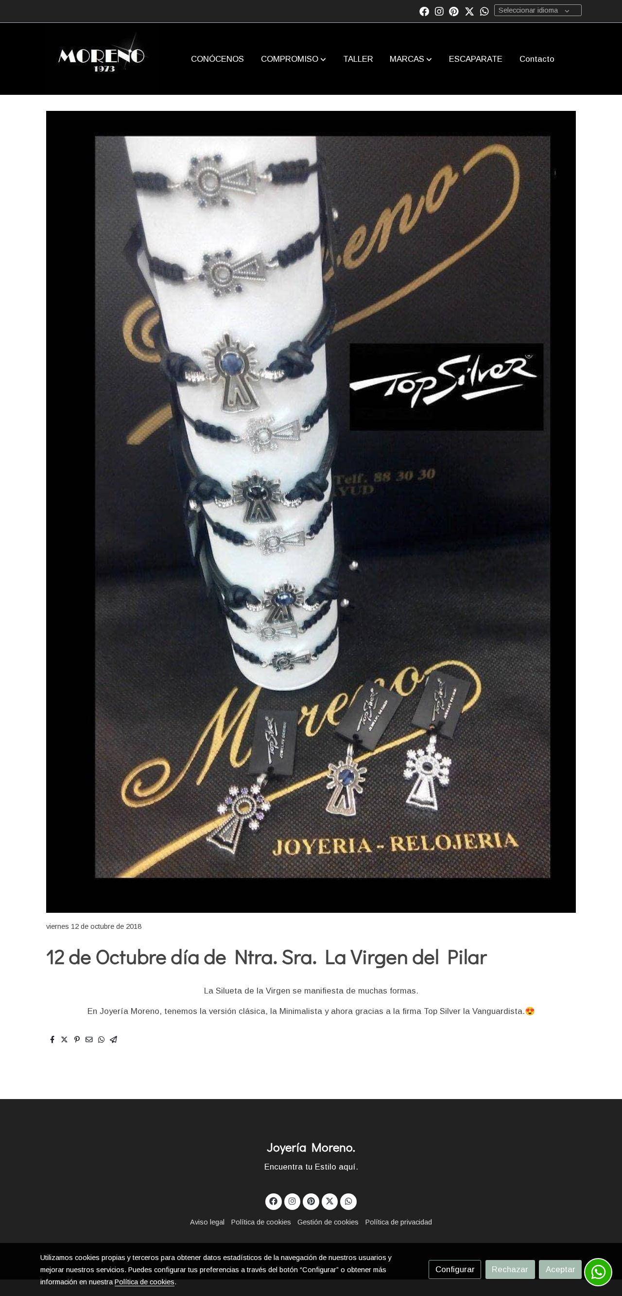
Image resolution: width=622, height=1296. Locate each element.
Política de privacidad (398, 1222)
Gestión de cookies (328, 1222)
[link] (101, 59)
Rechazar (510, 1269)
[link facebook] (424, 11)
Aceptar (560, 1269)
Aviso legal (207, 1222)
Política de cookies (261, 1222)
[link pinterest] (454, 11)
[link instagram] (439, 11)
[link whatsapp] (484, 11)
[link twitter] (469, 11)
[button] (293, 58)
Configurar (455, 1269)
